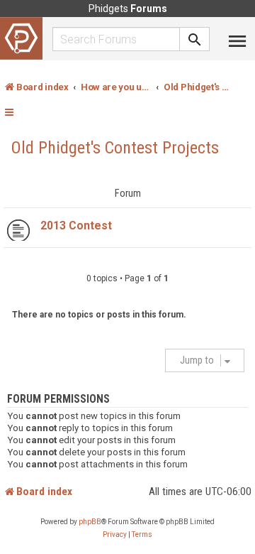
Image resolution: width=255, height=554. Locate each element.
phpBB (90, 522)
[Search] (195, 39)
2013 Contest (76, 225)
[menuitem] (115, 534)
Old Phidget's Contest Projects (115, 148)
